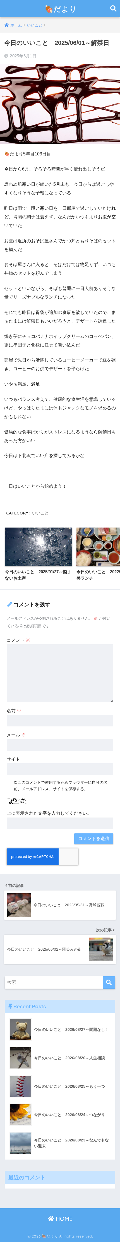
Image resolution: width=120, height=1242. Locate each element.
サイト (13, 759)
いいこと (40, 513)
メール (16, 735)
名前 (14, 710)
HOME (63, 1218)
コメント (18, 640)
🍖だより (60, 8)
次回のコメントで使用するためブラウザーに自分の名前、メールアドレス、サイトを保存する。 (60, 785)
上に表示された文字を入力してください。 (49, 813)
